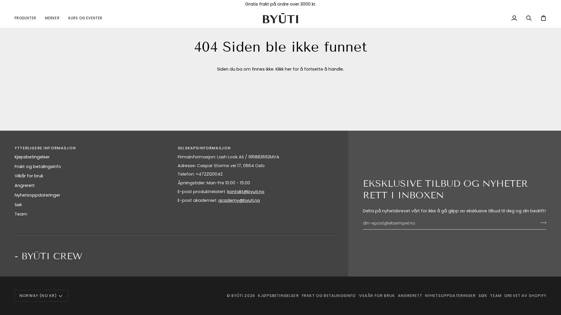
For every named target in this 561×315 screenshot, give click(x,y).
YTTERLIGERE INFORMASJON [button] (45, 148)
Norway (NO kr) (38, 295)
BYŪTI (237, 295)
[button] (28, 18)
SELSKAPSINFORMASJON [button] (204, 148)
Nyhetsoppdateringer (37, 195)
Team (21, 214)
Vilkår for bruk (29, 176)
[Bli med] (541, 222)
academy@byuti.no (239, 200)
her (288, 69)
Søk (18, 205)
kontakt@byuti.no (245, 192)
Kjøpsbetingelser (32, 157)
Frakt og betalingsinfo (38, 166)
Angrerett (25, 185)
